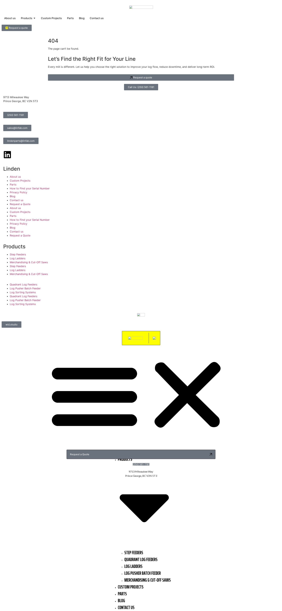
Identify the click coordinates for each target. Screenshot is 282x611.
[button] (141, 395)
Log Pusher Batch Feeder (25, 288)
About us (15, 176)
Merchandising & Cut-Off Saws (29, 262)
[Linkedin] (7, 155)
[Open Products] (34, 18)
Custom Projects (20, 180)
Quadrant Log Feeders (23, 284)
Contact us (16, 200)
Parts (13, 184)
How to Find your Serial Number (30, 188)
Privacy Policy (18, 192)
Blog (12, 196)
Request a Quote (20, 204)
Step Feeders (18, 254)
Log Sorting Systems (23, 292)
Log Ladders (17, 258)
